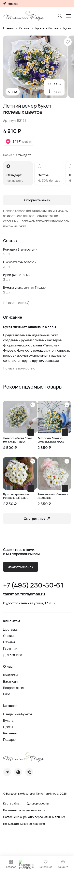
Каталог (24, 28)
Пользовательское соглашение (24, 823)
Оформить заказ (37, 200)
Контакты (10, 675)
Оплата (8, 635)
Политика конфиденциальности (24, 810)
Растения (10, 733)
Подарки (9, 739)
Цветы (8, 726)
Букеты (8, 720)
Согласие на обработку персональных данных (34, 817)
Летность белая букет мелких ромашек (17, 440)
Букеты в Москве (46, 28)
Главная (8, 28)
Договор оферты (38, 803)
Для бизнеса (12, 654)
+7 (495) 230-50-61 (33, 585)
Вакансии (10, 681)
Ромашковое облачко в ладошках (52, 496)
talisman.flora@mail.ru (24, 594)
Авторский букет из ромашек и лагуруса (50, 440)
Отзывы (9, 642)
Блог (6, 694)
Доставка (10, 629)
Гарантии (10, 648)
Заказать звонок (20, 567)
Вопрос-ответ (13, 687)
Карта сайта (11, 803)
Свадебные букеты (17, 714)
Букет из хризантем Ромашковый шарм (16, 496)
